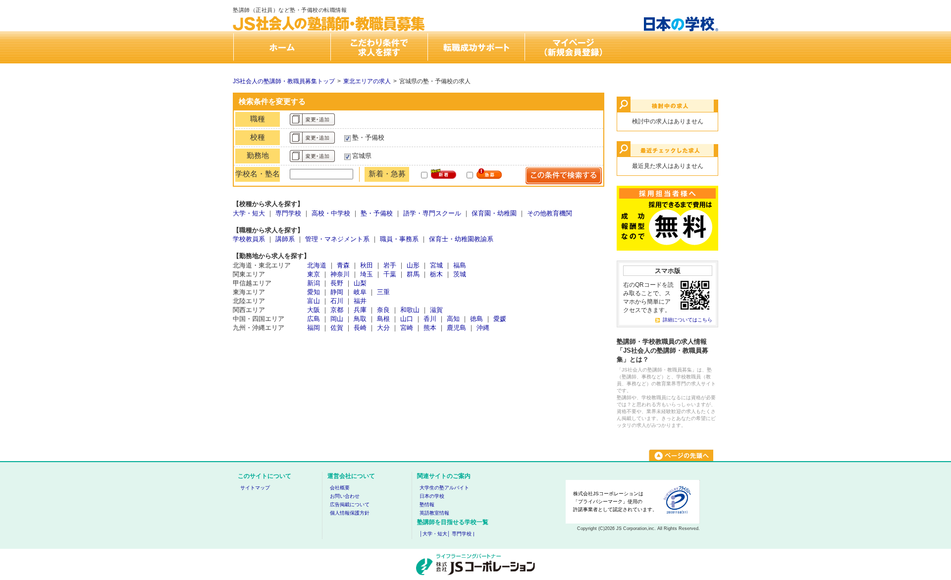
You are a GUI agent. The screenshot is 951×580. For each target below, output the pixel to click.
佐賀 (336, 327)
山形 (413, 265)
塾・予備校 (377, 213)
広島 (313, 318)
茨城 (459, 274)
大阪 (313, 310)
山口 (406, 318)
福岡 (313, 327)
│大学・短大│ (435, 533)
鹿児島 (456, 327)
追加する (312, 119)
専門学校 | (463, 533)
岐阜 (360, 292)
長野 (336, 283)
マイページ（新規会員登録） (572, 47)
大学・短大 (249, 213)
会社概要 (340, 487)
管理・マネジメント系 (337, 239)
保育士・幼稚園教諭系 (461, 239)
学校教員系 (249, 239)
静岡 (336, 292)
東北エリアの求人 (367, 81)
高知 (453, 318)
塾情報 (427, 504)
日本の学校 (432, 496)
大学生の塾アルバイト (444, 487)
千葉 (389, 274)
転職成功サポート (475, 47)
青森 (343, 265)
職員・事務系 (399, 239)
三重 (383, 292)
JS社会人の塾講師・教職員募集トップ (284, 81)
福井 (360, 301)
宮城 (436, 265)
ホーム (281, 47)
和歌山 (410, 310)
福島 (459, 265)
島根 (383, 318)
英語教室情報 (434, 513)
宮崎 (406, 327)
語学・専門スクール (432, 213)
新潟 (313, 283)
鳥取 (360, 318)
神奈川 (340, 274)
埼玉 (366, 274)
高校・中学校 (331, 213)
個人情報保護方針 (350, 513)
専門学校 (288, 213)
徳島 (476, 318)
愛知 (313, 292)
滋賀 (436, 310)
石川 (336, 301)
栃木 (436, 274)
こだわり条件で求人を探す (378, 47)
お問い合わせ (345, 496)
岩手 (389, 265)
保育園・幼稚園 (494, 213)
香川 (429, 318)
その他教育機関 (549, 213)
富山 (313, 301)
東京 (313, 274)
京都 (336, 310)
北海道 (316, 265)
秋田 (366, 265)
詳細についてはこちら (687, 319)
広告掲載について (350, 504)
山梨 (360, 283)
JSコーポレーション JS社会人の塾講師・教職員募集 (329, 15)
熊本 (429, 327)
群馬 (413, 274)
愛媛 (499, 318)
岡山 (336, 318)
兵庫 (360, 310)
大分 (383, 327)
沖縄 (482, 327)
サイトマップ (255, 487)
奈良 (383, 310)
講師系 (285, 239)
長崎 (360, 327)
